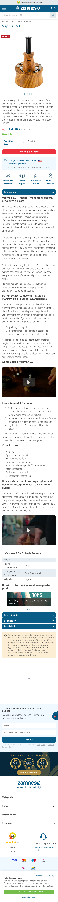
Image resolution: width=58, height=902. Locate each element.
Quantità (31, 141)
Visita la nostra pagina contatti (44, 848)
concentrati (25, 251)
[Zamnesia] (28, 8)
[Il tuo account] (51, 8)
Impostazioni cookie (29, 897)
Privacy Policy (41, 745)
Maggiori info (48, 167)
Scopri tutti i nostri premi (29, 772)
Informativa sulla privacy (45, 875)
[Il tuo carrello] (55, 8)
